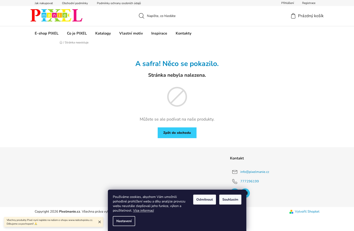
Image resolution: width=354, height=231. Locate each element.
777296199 (249, 181)
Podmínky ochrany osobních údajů (119, 3)
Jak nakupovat (44, 3)
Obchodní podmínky (75, 3)
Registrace (308, 3)
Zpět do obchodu (177, 132)
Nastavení (124, 221)
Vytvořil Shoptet (307, 211)
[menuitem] (47, 33)
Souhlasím (230, 199)
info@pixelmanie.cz (254, 172)
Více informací (143, 210)
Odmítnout (204, 199)
